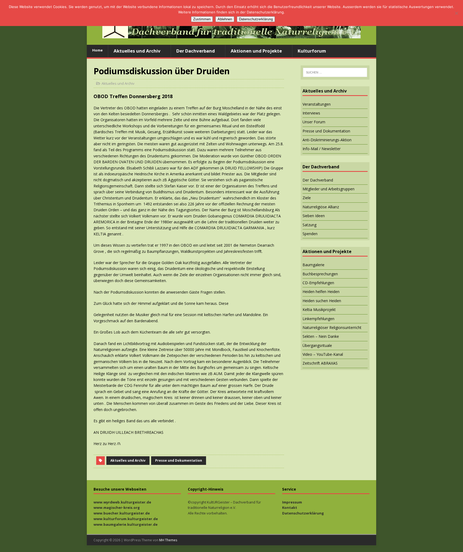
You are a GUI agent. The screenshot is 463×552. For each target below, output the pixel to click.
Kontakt (289, 507)
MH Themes (168, 540)
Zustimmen (202, 19)
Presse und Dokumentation (178, 460)
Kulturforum (312, 51)
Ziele (307, 197)
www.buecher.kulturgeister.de (122, 513)
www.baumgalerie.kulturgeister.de (126, 524)
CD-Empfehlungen (318, 282)
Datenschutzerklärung (303, 513)
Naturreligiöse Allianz (321, 206)
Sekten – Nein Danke (321, 336)
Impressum (292, 502)
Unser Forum (314, 121)
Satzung (309, 224)
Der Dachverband (195, 51)
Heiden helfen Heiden (321, 291)
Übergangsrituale (317, 345)
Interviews (311, 113)
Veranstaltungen (317, 104)
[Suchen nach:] (335, 72)
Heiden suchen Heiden (322, 300)
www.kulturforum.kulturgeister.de (126, 518)
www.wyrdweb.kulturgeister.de (122, 502)
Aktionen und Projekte (256, 51)
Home (97, 50)
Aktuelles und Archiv (137, 51)
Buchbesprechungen (320, 273)
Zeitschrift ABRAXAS (320, 363)
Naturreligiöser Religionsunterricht (332, 327)
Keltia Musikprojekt (319, 309)
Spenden (310, 233)
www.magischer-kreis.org (117, 507)
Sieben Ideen (314, 215)
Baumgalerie (313, 264)
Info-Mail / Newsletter (322, 148)
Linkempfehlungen (318, 318)
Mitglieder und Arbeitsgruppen (328, 188)
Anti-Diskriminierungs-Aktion (327, 139)
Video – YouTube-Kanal (323, 354)
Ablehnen (225, 19)
